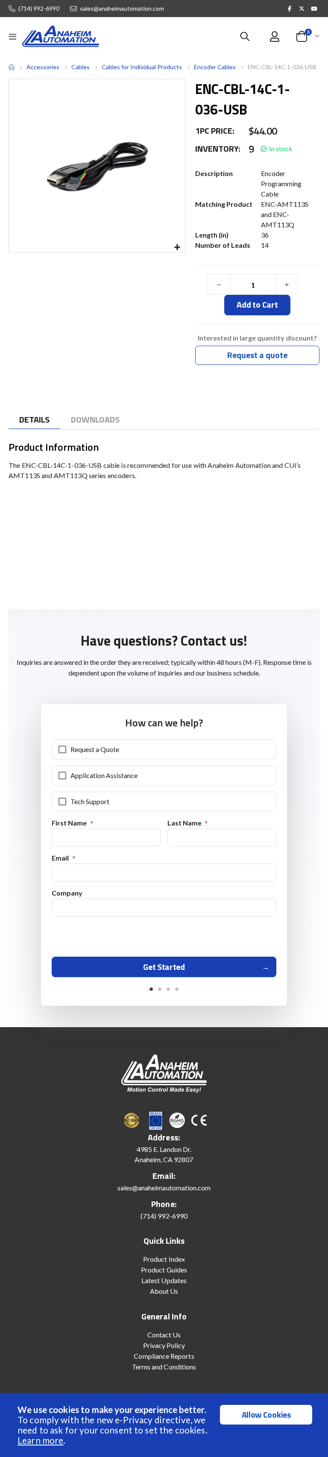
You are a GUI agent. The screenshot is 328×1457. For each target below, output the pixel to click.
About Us (164, 1291)
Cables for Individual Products (142, 66)
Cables (80, 67)
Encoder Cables (215, 66)
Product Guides (164, 1270)
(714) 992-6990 (38, 8)
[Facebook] (289, 8)
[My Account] (274, 36)
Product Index (164, 1259)
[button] (177, 247)
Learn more (40, 1440)
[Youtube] (313, 8)
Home (12, 67)
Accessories (42, 66)
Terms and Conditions (164, 1367)
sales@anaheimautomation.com (122, 8)
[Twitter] (302, 8)
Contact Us (164, 1335)
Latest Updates (164, 1280)
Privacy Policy (164, 1345)
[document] (165, 1425)
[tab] (34, 420)
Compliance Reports (164, 1356)
